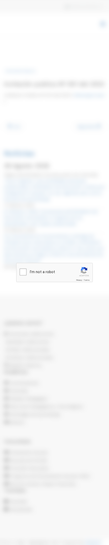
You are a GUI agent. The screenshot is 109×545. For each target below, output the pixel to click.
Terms (87, 280)
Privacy (79, 280)
